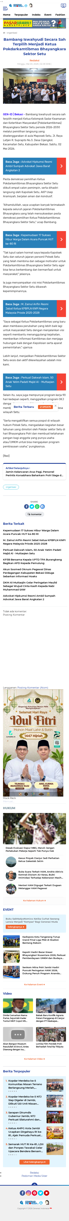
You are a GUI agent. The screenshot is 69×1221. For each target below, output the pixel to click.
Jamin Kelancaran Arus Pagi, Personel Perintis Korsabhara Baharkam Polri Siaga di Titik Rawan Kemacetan (34, 473)
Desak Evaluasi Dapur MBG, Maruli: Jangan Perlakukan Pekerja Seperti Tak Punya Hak (30, 849)
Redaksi (34, 1172)
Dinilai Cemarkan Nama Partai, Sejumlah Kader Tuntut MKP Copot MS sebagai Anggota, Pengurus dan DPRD (17, 1018)
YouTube (49, 1197)
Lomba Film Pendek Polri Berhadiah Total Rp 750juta (49, 1045)
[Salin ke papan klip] (42, 506)
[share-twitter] (31, 506)
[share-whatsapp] (37, 506)
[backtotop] (34, 1186)
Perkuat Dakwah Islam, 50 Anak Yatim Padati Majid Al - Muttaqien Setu (30, 382)
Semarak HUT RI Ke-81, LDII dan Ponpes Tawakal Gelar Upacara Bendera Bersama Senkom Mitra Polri (26, 1148)
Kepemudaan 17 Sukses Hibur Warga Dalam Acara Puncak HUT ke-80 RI (29, 239)
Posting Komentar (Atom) (32, 687)
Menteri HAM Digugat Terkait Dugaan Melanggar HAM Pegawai (39, 887)
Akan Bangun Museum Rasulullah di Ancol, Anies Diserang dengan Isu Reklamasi (16, 1047)
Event (47, 14)
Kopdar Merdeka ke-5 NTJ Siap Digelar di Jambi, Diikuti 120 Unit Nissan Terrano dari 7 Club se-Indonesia (25, 1100)
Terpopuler (21, 14)
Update (46, 407)
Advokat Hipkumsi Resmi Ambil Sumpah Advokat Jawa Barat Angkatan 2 (29, 166)
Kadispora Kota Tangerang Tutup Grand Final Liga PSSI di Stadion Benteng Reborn (41, 939)
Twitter (42, 1197)
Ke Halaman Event (33, 984)
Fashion (60, 14)
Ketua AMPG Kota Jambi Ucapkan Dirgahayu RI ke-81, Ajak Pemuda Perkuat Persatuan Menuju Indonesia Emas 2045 (25, 1132)
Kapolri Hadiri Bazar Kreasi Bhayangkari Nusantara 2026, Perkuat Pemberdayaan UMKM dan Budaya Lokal (44, 955)
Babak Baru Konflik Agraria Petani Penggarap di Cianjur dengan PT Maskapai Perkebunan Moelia (50, 1018)
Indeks (36, 14)
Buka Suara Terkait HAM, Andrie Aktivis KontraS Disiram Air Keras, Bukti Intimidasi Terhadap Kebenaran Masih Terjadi (40, 874)
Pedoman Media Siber (34, 1175)
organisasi (11, 487)
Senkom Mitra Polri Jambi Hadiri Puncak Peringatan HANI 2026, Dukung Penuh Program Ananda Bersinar (41, 970)
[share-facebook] (26, 506)
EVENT (8, 910)
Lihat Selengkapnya (34, 1162)
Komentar (36, 514)
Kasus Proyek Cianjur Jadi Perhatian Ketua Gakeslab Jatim (38, 859)
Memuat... (8, 801)
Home (6, 14)
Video (7, 993)
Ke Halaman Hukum (33, 900)
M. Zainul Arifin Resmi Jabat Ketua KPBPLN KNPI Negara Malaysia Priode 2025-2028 (27, 308)
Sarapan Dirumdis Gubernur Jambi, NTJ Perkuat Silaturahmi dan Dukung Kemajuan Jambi (24, 1116)
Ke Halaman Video (33, 1059)
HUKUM (9, 808)
